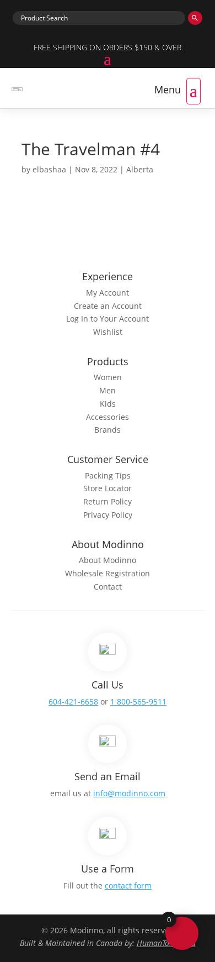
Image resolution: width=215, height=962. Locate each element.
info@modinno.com (129, 793)
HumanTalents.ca (166, 943)
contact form (128, 885)
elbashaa (49, 169)
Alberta (139, 169)
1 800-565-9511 (138, 701)
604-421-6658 (73, 701)
